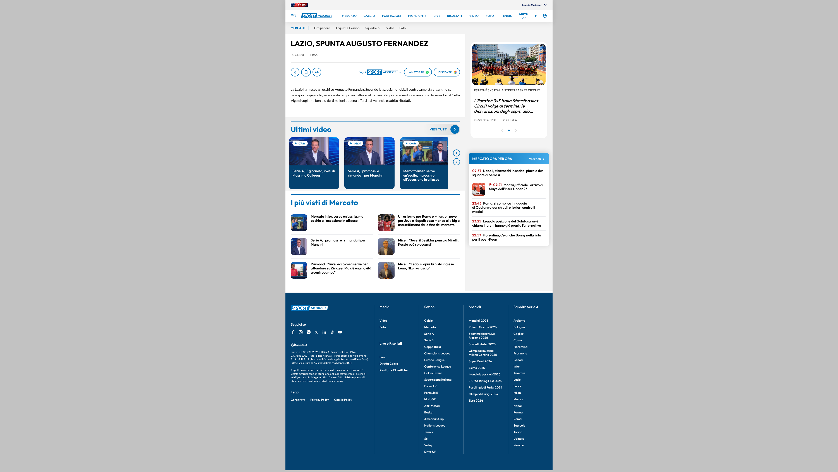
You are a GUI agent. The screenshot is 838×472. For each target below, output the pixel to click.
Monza (518, 399)
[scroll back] (456, 152)
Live (382, 357)
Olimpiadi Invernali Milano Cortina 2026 (483, 353)
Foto (383, 327)
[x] (316, 332)
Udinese (518, 439)
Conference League (437, 366)
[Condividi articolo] (295, 72)
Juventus (519, 373)
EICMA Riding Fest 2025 (485, 381)
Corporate (298, 400)
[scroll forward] (456, 161)
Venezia (518, 445)
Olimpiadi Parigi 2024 (483, 394)
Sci (426, 439)
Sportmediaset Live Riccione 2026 (482, 336)
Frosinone (520, 353)
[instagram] (301, 332)
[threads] (332, 332)
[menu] (293, 15)
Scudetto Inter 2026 (482, 344)
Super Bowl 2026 (480, 361)
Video (383, 321)
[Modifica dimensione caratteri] (317, 72)
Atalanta (519, 321)
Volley (428, 445)
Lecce (517, 386)
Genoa (518, 360)
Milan (517, 393)
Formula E (431, 393)
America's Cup (434, 419)
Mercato (430, 327)
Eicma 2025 (477, 368)
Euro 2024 (476, 401)
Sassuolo (519, 425)
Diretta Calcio (389, 364)
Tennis (428, 432)
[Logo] (317, 15)
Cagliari (518, 334)
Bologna (519, 327)
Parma (518, 412)
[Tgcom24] (299, 5)
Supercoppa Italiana (438, 380)
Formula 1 (430, 386)
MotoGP (430, 399)
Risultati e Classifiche (393, 370)
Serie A (429, 334)
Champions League (437, 353)
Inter (516, 366)
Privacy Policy (319, 400)
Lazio (517, 380)
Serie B (429, 340)
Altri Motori (432, 406)
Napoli (517, 406)
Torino (517, 432)
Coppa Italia (432, 347)
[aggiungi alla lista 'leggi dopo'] (306, 72)
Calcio (428, 321)
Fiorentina (520, 347)
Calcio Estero (433, 373)
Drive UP (430, 452)
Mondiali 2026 (478, 321)
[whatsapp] (308, 332)
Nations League (434, 425)
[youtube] (340, 332)
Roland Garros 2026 (483, 327)
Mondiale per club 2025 (484, 374)
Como (517, 340)
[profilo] (545, 15)
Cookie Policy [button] (343, 400)
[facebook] (293, 332)
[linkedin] (324, 332)
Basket (428, 412)
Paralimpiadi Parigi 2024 (485, 387)
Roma (517, 419)
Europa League (434, 360)
